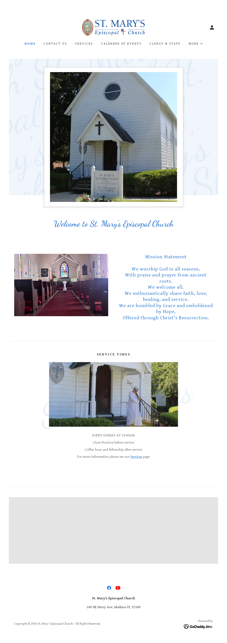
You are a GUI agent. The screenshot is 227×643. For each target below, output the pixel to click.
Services (136, 457)
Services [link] (84, 43)
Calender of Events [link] (121, 43)
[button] (211, 27)
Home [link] (30, 43)
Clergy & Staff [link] (165, 43)
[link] (113, 27)
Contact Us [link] (55, 43)
